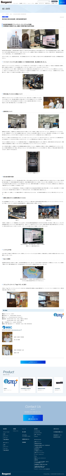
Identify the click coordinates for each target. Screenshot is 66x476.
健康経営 (36, 459)
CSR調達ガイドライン (39, 450)
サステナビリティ (41, 3)
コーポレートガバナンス (39, 454)
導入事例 (7, 14)
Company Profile (38, 432)
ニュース (29, 3)
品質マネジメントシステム (39, 452)
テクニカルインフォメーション (26, 435)
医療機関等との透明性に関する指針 (41, 464)
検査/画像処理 (6, 439)
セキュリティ (6, 435)
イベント (32, 3)
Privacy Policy (47, 473)
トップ (3, 14)
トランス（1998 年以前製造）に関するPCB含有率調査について (42, 462)
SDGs (36, 456)
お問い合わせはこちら (33, 419)
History (36, 436)
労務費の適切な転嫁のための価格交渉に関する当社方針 (40, 467)
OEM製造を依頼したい (58, 431)
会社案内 (36, 3)
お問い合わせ (62, 2)
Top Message (37, 430)
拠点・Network (38, 434)
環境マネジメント (38, 441)
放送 (11, 14)
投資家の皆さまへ (48, 3)
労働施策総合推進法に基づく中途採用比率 (42, 445)
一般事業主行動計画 (38, 447)
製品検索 (5, 428)
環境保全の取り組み (38, 443)
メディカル (6, 437)
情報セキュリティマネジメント (40, 458)
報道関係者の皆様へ (57, 437)
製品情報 (21, 3)
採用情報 (53, 3)
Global (56, 3)
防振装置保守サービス (57, 435)
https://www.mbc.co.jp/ (16, 330)
